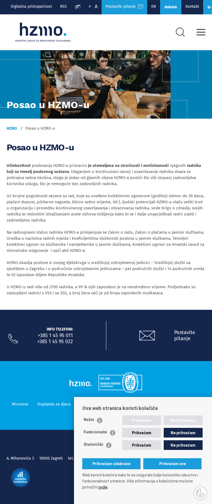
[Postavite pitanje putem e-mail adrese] (147, 336)
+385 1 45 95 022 (55, 341)
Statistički (93, 444)
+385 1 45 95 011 (55, 335)
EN (153, 6)
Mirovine (20, 404)
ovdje (103, 487)
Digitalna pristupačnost (31, 6)
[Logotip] (43, 32)
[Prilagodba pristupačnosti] (78, 7)
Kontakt (192, 6)
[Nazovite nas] (13, 339)
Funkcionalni (95, 432)
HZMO (12, 128)
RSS (63, 6)
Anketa (171, 7)
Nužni (89, 419)
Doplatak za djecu (54, 404)
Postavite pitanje (122, 6)
